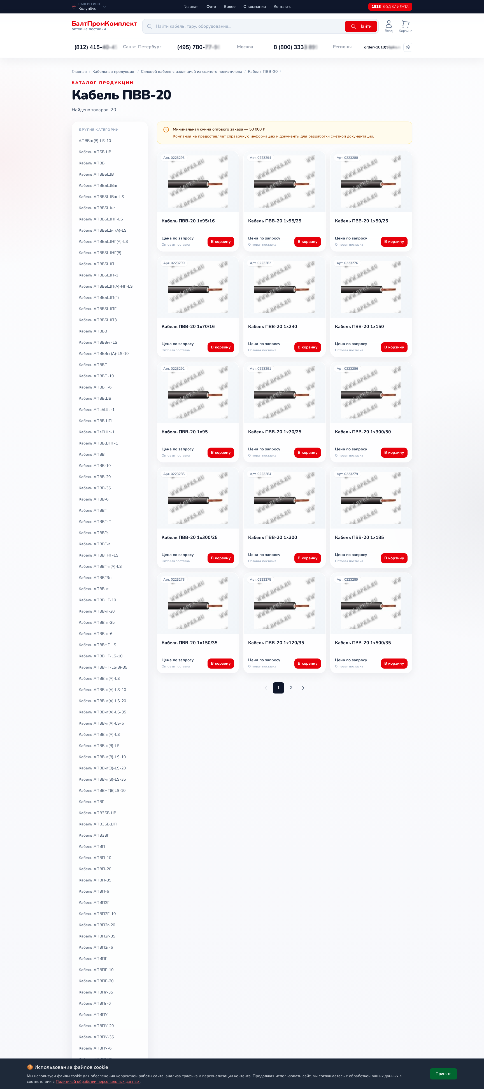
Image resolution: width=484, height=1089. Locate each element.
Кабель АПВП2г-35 (97, 936)
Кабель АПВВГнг (94, 544)
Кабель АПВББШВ (96, 174)
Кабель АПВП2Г (94, 902)
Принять (444, 1073)
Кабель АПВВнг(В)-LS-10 (102, 757)
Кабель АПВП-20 (95, 869)
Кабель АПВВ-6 (93, 499)
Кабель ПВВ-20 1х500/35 (363, 643)
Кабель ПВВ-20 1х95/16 (188, 221)
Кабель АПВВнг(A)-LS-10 (102, 689)
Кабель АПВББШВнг (98, 185)
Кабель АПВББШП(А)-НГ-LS (106, 286)
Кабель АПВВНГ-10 (97, 600)
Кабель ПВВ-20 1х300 (272, 537)
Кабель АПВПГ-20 (96, 981)
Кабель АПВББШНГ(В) (100, 252)
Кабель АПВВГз (93, 533)
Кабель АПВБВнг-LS (98, 342)
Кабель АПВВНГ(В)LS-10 (102, 790)
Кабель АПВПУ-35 (96, 1037)
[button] (96, 47)
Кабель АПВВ (91, 454)
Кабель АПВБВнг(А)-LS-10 (104, 353)
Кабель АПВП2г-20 (97, 925)
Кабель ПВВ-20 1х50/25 (361, 221)
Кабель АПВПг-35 (96, 992)
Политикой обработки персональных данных (98, 1081)
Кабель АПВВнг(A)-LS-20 (102, 701)
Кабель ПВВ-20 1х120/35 (276, 643)
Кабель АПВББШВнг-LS (101, 196)
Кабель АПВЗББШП (98, 824)
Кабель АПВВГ (93, 510)
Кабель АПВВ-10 (95, 465)
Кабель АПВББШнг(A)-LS (103, 230)
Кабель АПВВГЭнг (96, 577)
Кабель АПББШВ (95, 152)
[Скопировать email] (407, 47)
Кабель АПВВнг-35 (97, 622)
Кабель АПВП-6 (94, 891)
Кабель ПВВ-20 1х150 (359, 327)
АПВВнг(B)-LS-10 (95, 140)
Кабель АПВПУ (93, 1014)
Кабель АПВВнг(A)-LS (99, 678)
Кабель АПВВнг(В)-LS (99, 745)
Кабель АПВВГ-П (95, 521)
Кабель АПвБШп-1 (97, 432)
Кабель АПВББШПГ (98, 308)
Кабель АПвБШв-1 (97, 409)
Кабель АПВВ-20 (95, 477)
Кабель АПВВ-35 (95, 488)
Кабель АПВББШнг (97, 208)
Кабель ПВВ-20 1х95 (185, 432)
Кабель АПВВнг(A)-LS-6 (101, 723)
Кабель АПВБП (93, 364)
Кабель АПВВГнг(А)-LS (100, 566)
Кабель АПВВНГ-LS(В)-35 (103, 667)
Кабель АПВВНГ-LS (97, 645)
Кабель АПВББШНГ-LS (101, 219)
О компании (254, 6)
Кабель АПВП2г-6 (96, 947)
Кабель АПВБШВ (95, 398)
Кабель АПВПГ (93, 958)
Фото (211, 6)
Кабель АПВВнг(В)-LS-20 (102, 768)
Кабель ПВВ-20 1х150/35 (190, 643)
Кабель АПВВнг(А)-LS (99, 734)
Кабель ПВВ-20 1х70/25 (274, 432)
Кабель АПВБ (91, 163)
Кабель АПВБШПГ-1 (98, 443)
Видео (230, 6)
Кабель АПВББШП (96, 264)
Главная (191, 6)
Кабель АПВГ (91, 801)
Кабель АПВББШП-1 (98, 275)
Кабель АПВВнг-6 (95, 633)
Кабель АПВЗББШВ (97, 813)
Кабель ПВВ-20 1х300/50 (363, 432)
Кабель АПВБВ (93, 331)
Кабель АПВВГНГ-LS (98, 555)
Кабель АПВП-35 (95, 880)
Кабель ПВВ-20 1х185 (359, 537)
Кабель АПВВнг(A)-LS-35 (102, 712)
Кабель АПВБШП (95, 421)
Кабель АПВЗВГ (94, 835)
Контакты (283, 6)
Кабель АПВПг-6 (95, 1003)
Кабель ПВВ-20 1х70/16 (188, 327)
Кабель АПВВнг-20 (97, 611)
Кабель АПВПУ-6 (95, 1048)
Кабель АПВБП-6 (95, 387)
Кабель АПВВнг (93, 589)
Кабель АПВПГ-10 (96, 969)
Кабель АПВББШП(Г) (99, 297)
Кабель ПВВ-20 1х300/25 (190, 537)
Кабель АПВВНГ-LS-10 (100, 656)
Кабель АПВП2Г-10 (97, 913)
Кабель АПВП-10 (95, 857)
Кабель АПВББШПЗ (98, 320)
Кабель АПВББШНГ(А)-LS (103, 241)
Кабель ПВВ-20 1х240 (272, 327)
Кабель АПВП (92, 846)
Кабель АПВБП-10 (96, 376)
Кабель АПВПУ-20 (96, 1025)
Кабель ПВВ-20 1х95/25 (274, 221)
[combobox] (242, 26)
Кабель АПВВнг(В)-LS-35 (102, 779)
